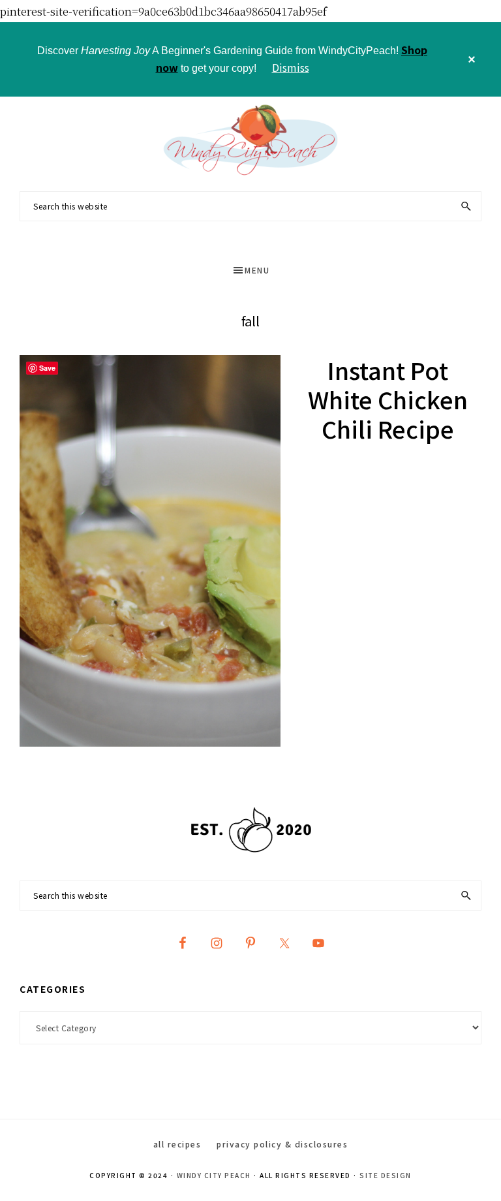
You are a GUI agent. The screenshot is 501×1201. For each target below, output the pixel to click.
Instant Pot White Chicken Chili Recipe (388, 398)
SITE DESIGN (385, 1175)
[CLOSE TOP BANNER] (471, 59)
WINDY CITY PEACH (214, 1175)
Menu (257, 269)
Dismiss (290, 67)
